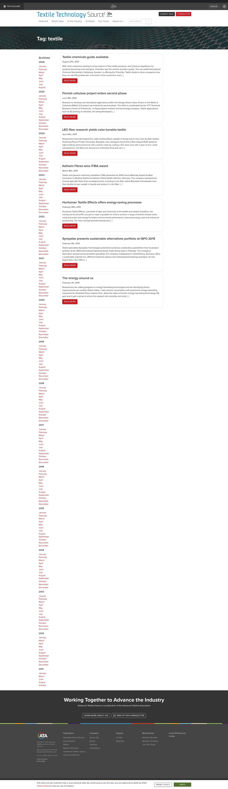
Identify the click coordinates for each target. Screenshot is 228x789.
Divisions (93, 744)
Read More (70, 80)
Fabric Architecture (71, 755)
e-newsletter (183, 14)
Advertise (120, 741)
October (42, 123)
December (43, 129)
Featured (43, 21)
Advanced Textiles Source (74, 751)
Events (92, 741)
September (44, 120)
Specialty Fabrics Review (74, 737)
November (43, 126)
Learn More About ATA (96, 715)
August (42, 87)
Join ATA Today (149, 744)
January (42, 66)
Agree (182, 784)
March (41, 72)
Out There (103, 21)
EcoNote (90, 21)
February (43, 69)
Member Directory (150, 741)
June (41, 81)
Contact (119, 737)
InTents (66, 744)
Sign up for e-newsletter (130, 715)
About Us (118, 21)
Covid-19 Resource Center (177, 735)
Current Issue (167, 14)
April (41, 75)
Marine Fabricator (70, 748)
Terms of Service (44, 786)
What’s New (58, 21)
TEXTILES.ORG (13, 6)
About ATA (94, 737)
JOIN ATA (213, 6)
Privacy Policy (163, 784)
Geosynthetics (69, 741)
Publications (95, 748)
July (41, 84)
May (41, 78)
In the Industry (74, 21)
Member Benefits (149, 737)
